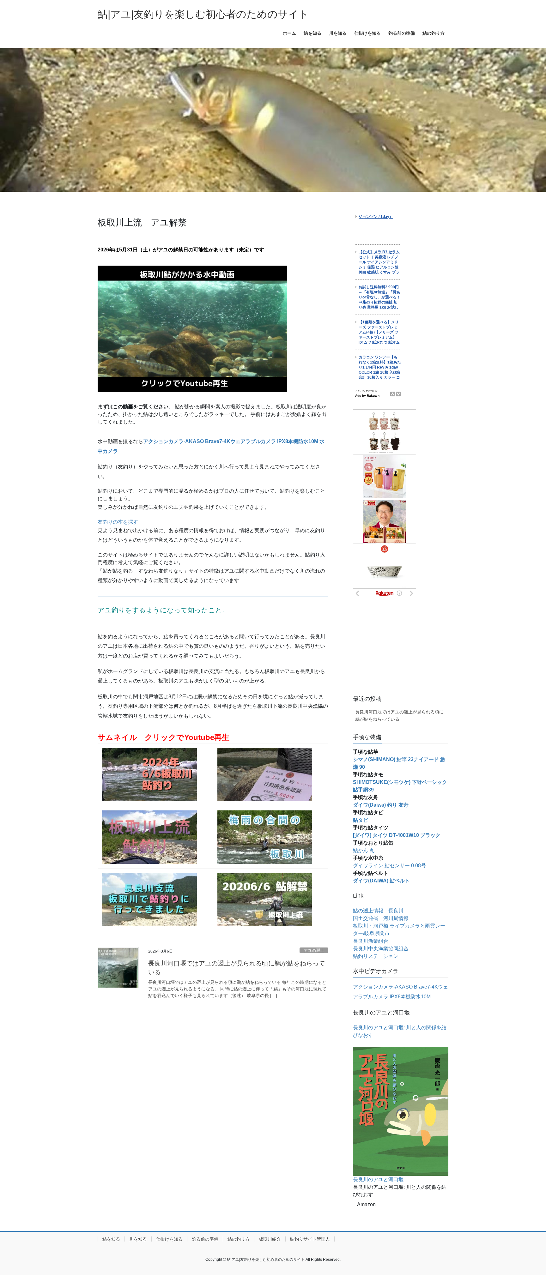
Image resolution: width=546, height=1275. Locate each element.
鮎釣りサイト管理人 (310, 1239)
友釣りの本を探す (118, 522)
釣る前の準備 (205, 1239)
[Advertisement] (400, 648)
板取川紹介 (270, 1239)
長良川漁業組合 (370, 941)
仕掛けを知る (169, 1239)
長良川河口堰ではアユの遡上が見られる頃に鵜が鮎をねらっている (399, 715)
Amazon (366, 1204)
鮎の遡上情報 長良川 (378, 910)
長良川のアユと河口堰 (378, 1179)
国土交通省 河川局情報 (381, 918)
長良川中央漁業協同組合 (381, 948)
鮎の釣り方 (239, 1239)
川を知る (138, 1239)
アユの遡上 (314, 950)
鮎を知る (111, 1239)
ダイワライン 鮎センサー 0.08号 (389, 865)
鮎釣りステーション (375, 956)
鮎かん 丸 (363, 850)
